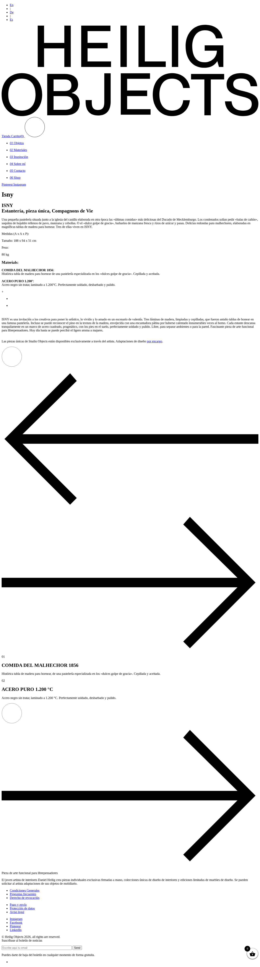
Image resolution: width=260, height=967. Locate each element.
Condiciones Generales (24, 890)
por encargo (154, 341)
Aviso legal (17, 912)
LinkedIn (16, 930)
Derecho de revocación (24, 897)
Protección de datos (22, 908)
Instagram (16, 919)
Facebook (16, 922)
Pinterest (15, 926)
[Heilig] (130, 115)
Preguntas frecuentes (23, 894)
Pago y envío (18, 904)
